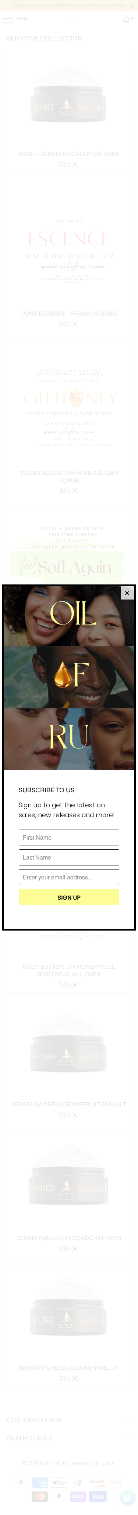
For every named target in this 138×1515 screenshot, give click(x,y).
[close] (127, 593)
